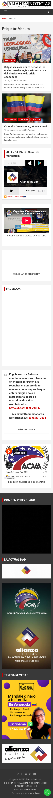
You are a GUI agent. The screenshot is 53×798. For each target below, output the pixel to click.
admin (25, 80)
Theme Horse (30, 789)
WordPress (35, 793)
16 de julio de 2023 (12, 80)
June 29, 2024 (37, 417)
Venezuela (10, 60)
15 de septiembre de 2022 (16, 130)
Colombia (23, 120)
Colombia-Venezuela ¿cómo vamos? (25, 126)
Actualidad (10, 120)
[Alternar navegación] (6, 12)
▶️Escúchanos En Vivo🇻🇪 (15, 196)
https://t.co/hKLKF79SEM (24, 408)
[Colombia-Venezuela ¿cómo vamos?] (26, 108)
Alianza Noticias (33, 779)
